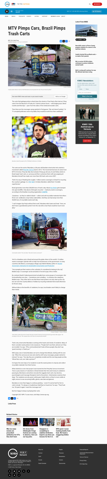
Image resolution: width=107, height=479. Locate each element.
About (63, 16)
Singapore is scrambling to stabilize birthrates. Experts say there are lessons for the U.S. (46, 433)
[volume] (11, 11)
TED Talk (31, 182)
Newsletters (62, 456)
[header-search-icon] (89, 4)
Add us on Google (60, 96)
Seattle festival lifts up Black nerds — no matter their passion (86, 55)
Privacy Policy (91, 98)
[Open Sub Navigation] (9, 16)
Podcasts (22, 16)
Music (13, 16)
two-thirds (53, 188)
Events (29, 16)
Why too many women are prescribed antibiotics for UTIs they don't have (13, 433)
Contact (40, 453)
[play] (7, 11)
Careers (61, 460)
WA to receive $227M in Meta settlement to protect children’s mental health (84, 63)
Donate (98, 4)
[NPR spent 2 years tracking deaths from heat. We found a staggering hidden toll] (63, 422)
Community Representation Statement (86, 453)
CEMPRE (44, 192)
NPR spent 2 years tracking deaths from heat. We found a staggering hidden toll (63, 433)
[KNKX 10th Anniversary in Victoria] (87, 112)
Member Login (55, 16)
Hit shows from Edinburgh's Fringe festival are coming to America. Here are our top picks (30, 433)
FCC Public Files (83, 464)
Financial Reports (84, 449)
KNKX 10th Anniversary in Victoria (87, 126)
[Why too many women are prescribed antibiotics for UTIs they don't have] (14, 422)
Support (44, 16)
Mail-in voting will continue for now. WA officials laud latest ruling (85, 71)
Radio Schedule (42, 463)
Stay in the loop (87, 96)
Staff (39, 456)
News (6, 16)
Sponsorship (62, 463)
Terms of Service (84, 457)
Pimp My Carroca (28, 170)
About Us (40, 449)
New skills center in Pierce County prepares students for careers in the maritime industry (85, 47)
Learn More (87, 141)
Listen (37, 16)
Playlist (61, 449)
